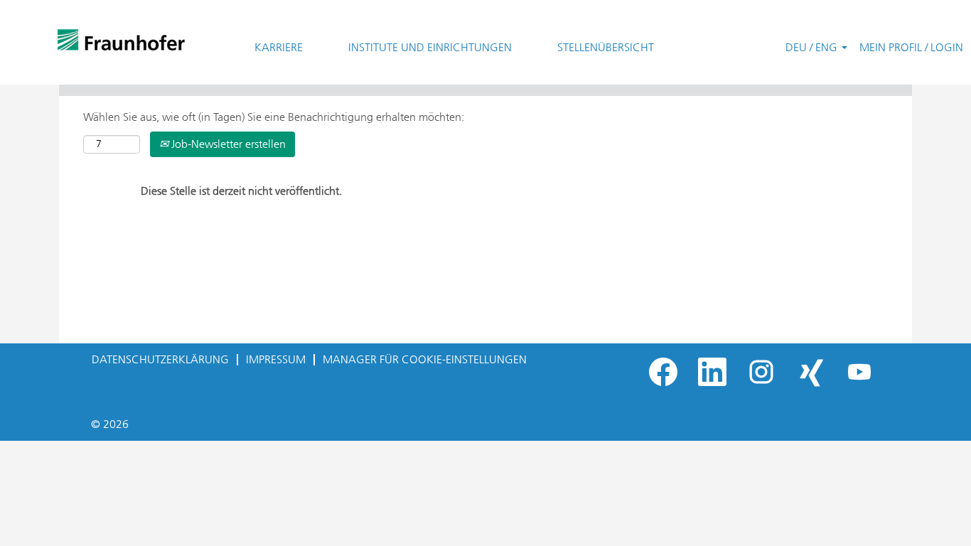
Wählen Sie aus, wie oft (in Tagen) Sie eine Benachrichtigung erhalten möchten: (273, 117)
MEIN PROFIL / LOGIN (911, 47)
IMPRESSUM (276, 359)
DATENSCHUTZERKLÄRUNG (160, 359)
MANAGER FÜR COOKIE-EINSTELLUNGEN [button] (425, 359)
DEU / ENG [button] (812, 47)
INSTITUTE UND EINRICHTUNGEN (430, 47)
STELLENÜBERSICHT (605, 47)
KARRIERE (278, 47)
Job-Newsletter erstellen (227, 144)
